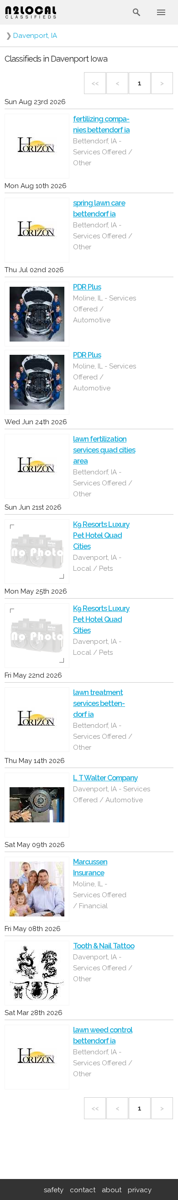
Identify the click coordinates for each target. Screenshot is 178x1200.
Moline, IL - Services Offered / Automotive (104, 309)
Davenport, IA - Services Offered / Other (102, 968)
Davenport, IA (35, 36)
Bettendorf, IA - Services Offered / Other (102, 152)
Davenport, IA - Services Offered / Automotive (111, 794)
